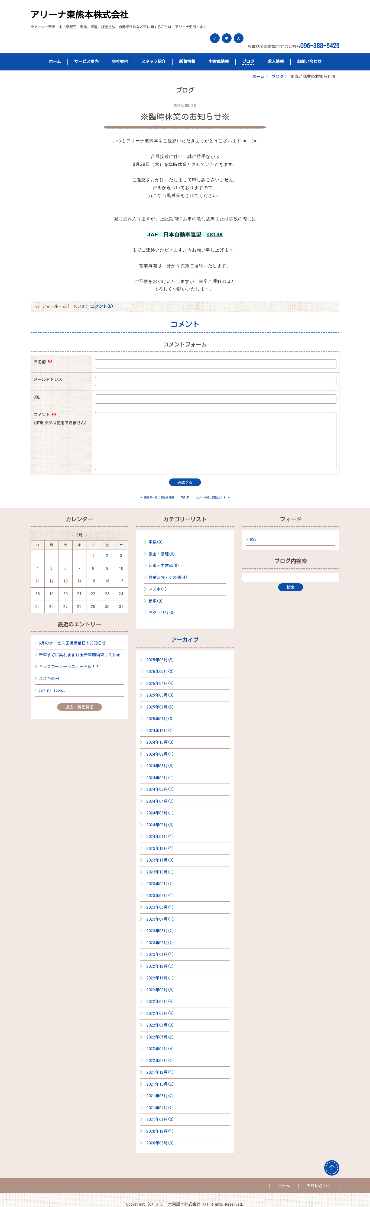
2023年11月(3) (160, 860)
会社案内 (120, 61)
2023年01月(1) (160, 954)
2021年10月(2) (160, 1084)
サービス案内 (86, 61)
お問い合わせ (309, 61)
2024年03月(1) (160, 813)
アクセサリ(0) (161, 613)
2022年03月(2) (160, 1061)
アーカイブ (185, 639)
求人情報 (276, 61)
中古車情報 (219, 61)
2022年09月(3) (160, 990)
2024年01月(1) (160, 836)
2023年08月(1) (160, 896)
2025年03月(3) (160, 695)
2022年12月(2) (160, 966)
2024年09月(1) (160, 754)
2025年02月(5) (160, 707)
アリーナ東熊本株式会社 (80, 14)
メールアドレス (48, 379)
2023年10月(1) (160, 872)
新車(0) (155, 601)
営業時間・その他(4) (167, 577)
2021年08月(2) (160, 1096)
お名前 (43, 362)
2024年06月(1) (160, 778)
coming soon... (54, 690)
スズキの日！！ (53, 679)
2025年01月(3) (160, 719)
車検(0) (155, 542)
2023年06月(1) (160, 907)
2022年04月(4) (160, 1049)
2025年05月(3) (160, 671)
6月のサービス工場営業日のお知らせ (72, 643)
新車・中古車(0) (163, 566)
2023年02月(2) (160, 943)
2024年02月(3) (160, 825)
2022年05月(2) (160, 1037)
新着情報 (187, 61)
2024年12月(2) (160, 731)
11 (37, 581)
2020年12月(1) (160, 1131)
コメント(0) (102, 306)
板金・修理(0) (161, 554)
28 (79, 606)
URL (37, 397)
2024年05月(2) (160, 789)
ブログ (248, 61)
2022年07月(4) (160, 1013)
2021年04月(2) (160, 1108)
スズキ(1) (157, 589)
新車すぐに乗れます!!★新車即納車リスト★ (79, 655)
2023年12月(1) (160, 848)
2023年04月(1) (160, 919)
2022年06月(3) (160, 1025)
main (185, 497)
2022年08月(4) (160, 1001)
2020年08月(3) (160, 1143)
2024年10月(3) (160, 742)
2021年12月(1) (160, 1072)
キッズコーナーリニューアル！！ (69, 667)
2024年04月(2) (160, 801)
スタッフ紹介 (153, 61)
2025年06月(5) (160, 660)
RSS (253, 539)
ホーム (55, 61)
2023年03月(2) (160, 931)
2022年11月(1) (160, 978)
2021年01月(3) (160, 1119)
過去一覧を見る (79, 707)
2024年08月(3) (160, 766)
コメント (60, 419)
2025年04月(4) (160, 683)
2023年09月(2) (160, 884)
